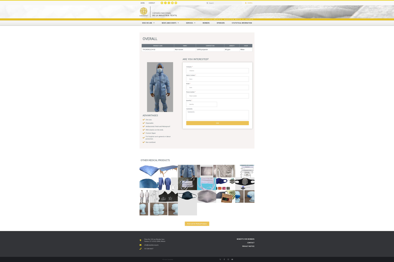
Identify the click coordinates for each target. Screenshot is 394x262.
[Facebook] (162, 3)
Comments (189, 109)
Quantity (188, 100)
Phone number (190, 92)
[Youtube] (172, 3)
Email (188, 83)
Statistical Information (242, 22)
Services (189, 22)
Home (143, 3)
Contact (152, 3)
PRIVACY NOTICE (248, 246)
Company (189, 67)
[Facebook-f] (224, 259)
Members (206, 22)
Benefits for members (245, 239)
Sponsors (221, 22)
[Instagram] (169, 3)
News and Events (169, 22)
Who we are (147, 22)
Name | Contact (190, 75)
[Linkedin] (176, 3)
